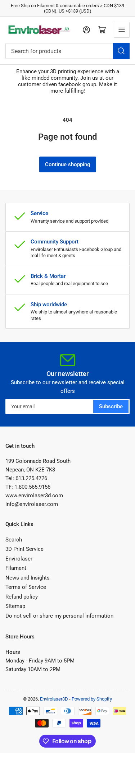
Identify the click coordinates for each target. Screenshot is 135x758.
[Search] (121, 51)
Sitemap (15, 606)
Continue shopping (67, 164)
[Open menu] (122, 30)
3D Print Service (24, 549)
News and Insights (27, 578)
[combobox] (67, 51)
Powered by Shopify (92, 699)
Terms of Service (25, 587)
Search (13, 539)
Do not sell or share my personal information (59, 616)
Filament (15, 568)
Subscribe (111, 406)
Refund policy (21, 597)
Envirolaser (18, 558)
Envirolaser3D (54, 699)
